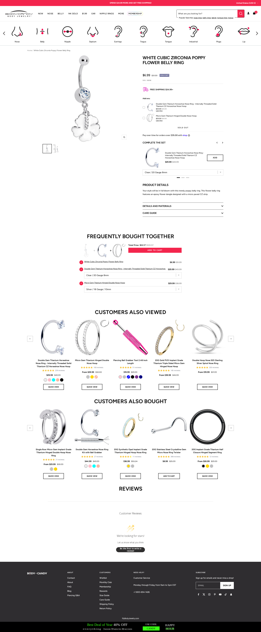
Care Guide (105, 600)
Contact (71, 578)
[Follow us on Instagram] (209, 594)
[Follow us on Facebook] (198, 594)
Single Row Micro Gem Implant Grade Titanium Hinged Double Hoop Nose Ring (53, 452)
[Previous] (4, 33)
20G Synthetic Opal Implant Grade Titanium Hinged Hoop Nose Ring (130, 451)
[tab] (178, 177)
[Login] (248, 13)
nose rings (198, 18)
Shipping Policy (107, 604)
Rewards (103, 591)
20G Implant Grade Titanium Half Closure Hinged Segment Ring (207, 451)
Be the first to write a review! (130, 549)
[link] (45, 380)
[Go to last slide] (215, 142)
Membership (105, 586)
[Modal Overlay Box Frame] (130, 627)
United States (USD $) (246, 3)
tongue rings (222, 18)
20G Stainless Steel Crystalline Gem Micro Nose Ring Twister (169, 451)
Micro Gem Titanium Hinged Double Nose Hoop (92, 362)
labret (214, 18)
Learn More (159, 111)
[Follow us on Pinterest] (214, 594)
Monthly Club (106, 582)
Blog (69, 591)
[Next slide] (220, 142)
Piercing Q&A (73, 595)
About (70, 582)
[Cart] (254, 14)
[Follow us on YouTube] (220, 594)
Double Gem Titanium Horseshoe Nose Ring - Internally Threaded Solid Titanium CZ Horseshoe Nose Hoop (184, 155)
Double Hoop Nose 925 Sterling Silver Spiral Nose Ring (207, 362)
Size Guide (104, 595)
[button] (30, 339)
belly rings (207, 18)
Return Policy (106, 608)
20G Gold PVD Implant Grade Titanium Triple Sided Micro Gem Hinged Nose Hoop (168, 363)
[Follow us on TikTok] (225, 594)
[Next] (257, 33)
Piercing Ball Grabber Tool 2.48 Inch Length (130, 362)
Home (29, 50)
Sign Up (227, 585)
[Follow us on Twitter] (204, 594)
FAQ (69, 586)
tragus (230, 18)
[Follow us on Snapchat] (231, 594)
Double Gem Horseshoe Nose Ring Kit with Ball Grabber (92, 451)
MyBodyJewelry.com (130, 618)
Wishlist (103, 578)
